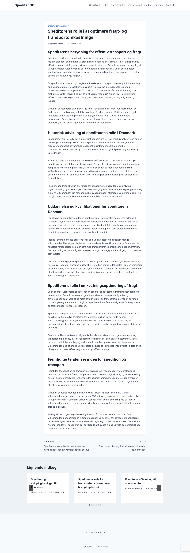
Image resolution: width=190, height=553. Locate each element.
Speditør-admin (56, 44)
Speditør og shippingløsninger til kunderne (43, 483)
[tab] (89, 505)
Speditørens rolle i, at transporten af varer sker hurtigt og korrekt (94, 483)
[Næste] (159, 488)
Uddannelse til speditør (140, 5)
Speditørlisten (118, 5)
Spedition (52, 26)
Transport (63, 26)
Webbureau (88, 546)
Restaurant (102, 546)
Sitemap (159, 5)
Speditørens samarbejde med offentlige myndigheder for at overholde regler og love (66, 446)
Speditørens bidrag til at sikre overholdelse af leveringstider (122, 446)
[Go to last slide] (31, 488)
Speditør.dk (95, 5)
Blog (106, 5)
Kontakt (170, 5)
